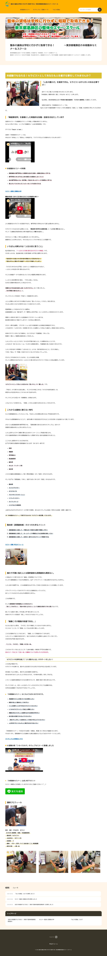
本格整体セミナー (25, 9)
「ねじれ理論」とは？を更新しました (25, 893)
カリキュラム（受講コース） (41, 9)
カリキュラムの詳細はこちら (14, 739)
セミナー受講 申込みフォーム (14, 544)
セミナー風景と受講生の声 (13, 191)
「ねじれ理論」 (56, 9)
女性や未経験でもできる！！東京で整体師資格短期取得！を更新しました (34, 904)
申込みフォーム (53, 943)
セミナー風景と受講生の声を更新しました (26, 899)
